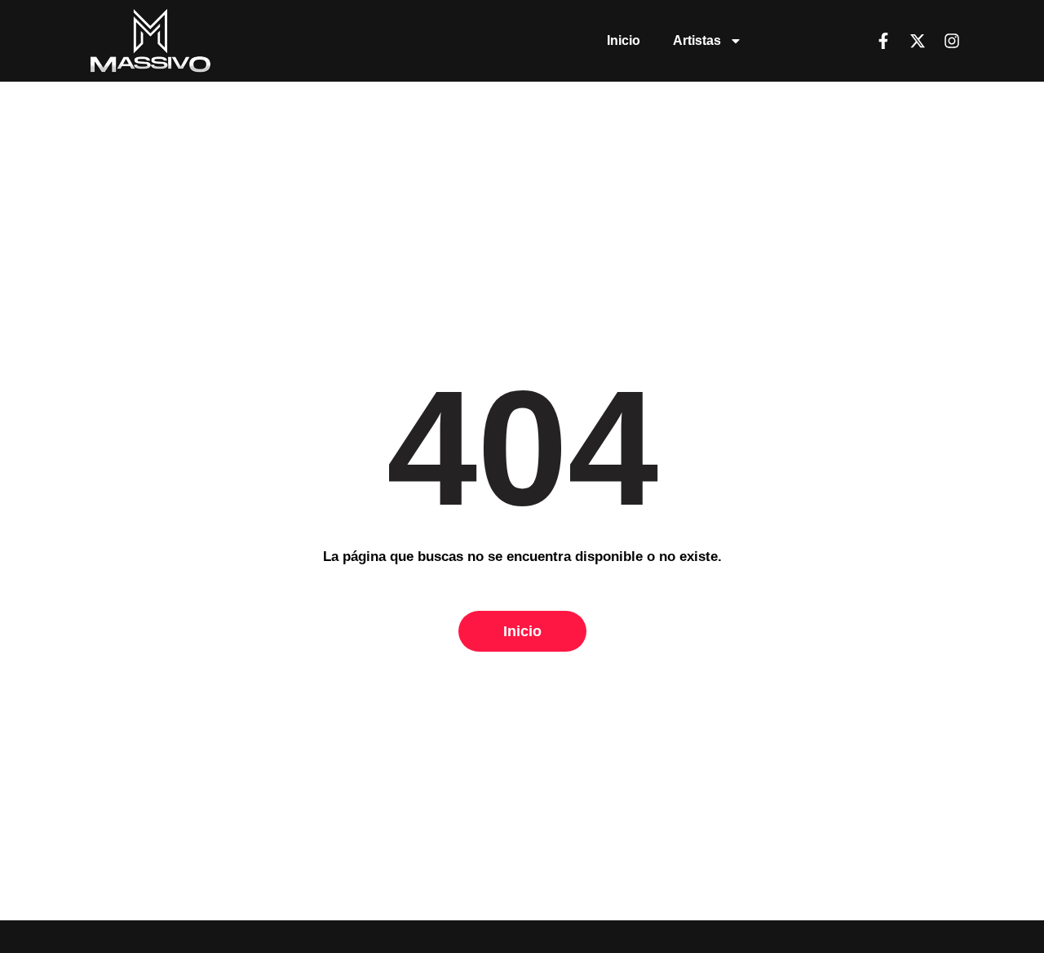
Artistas (697, 40)
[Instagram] (952, 40)
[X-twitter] (917, 40)
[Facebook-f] (883, 40)
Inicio (623, 40)
